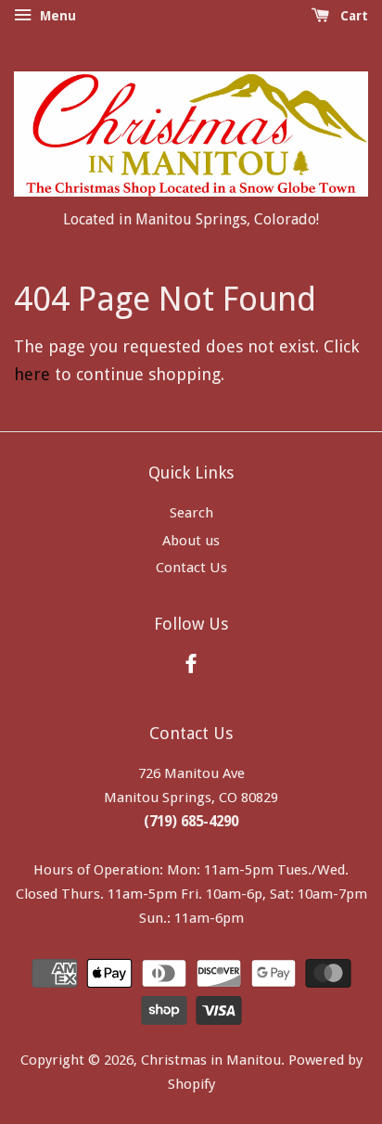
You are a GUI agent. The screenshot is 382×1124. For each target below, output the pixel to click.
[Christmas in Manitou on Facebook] (191, 666)
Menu (56, 15)
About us (191, 540)
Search (191, 513)
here (32, 374)
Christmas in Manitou (211, 1060)
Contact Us (191, 567)
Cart (352, 15)
